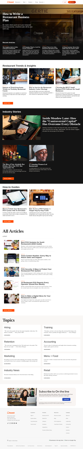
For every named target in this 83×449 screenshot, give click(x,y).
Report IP (56, 445)
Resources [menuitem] (41, 2)
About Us (68, 415)
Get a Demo (71, 2)
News (67, 418)
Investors (68, 430)
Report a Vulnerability (64, 445)
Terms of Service (39, 445)
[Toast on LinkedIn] (14, 423)
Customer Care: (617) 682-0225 (13, 420)
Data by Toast (7, 103)
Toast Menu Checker (58, 424)
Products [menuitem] (30, 2)
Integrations (44, 427)
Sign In (32, 415)
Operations (5, 45)
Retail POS (44, 418)
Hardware (44, 424)
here (63, 403)
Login (65, 2)
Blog (55, 418)
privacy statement (42, 403)
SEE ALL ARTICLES (8, 310)
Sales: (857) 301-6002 (11, 418)
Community (68, 424)
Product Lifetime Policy (47, 430)
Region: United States (13, 440)
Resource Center (57, 415)
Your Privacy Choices (31, 445)
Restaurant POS (45, 415)
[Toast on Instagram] (10, 423)
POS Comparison (57, 421)
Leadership (68, 421)
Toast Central (33, 424)
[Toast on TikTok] (8, 423)
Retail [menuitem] (24, 2)
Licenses (67, 433)
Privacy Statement (10, 445)
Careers (67, 427)
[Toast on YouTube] (16, 423)
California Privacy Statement (20, 445)
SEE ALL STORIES (7, 178)
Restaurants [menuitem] (17, 2)
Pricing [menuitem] (36, 2)
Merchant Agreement (48, 445)
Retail (24, 45)
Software (44, 421)
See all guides (7, 221)
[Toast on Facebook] (12, 423)
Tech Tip (44, 45)
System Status (33, 418)
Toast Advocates (34, 421)
